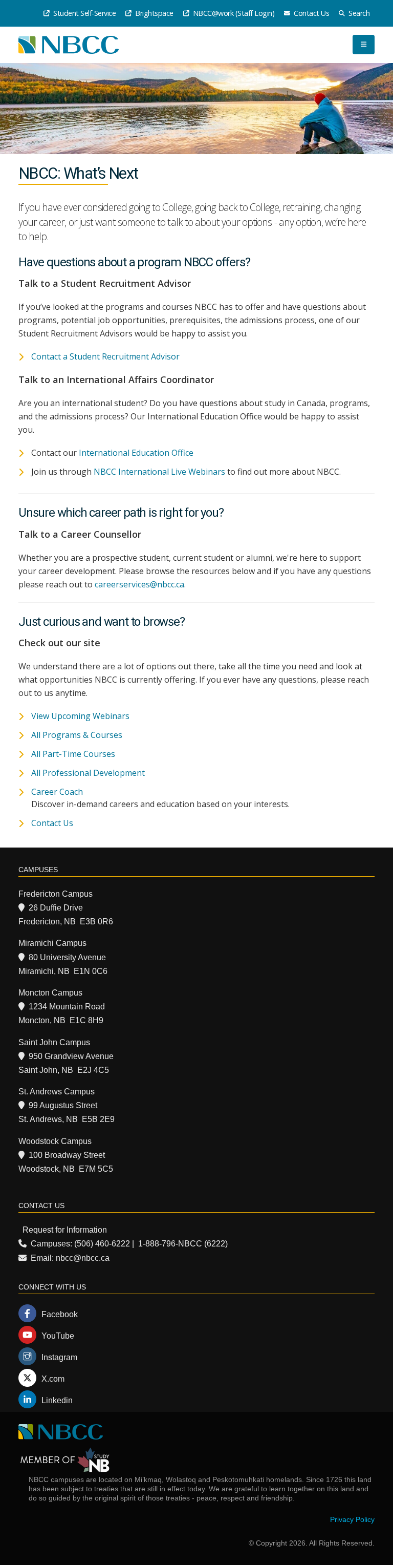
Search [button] (358, 13)
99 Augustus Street (63, 1105)
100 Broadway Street (67, 1155)
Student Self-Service (84, 13)
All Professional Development (88, 772)
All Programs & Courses (76, 735)
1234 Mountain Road (67, 1006)
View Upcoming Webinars (80, 716)
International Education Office (136, 452)
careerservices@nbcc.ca (139, 584)
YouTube (57, 1335)
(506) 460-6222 (102, 1243)
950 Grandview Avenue (71, 1056)
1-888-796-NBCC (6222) (183, 1243)
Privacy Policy (352, 1519)
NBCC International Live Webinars (159, 471)
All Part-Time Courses (73, 753)
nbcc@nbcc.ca (83, 1258)
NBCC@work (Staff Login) (232, 13)
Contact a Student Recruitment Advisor (105, 356)
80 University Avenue (67, 957)
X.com (52, 1378)
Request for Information (65, 1229)
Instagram (59, 1357)
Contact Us (311, 13)
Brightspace (153, 13)
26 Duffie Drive (56, 907)
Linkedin (57, 1400)
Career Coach (57, 791)
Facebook (59, 1314)
